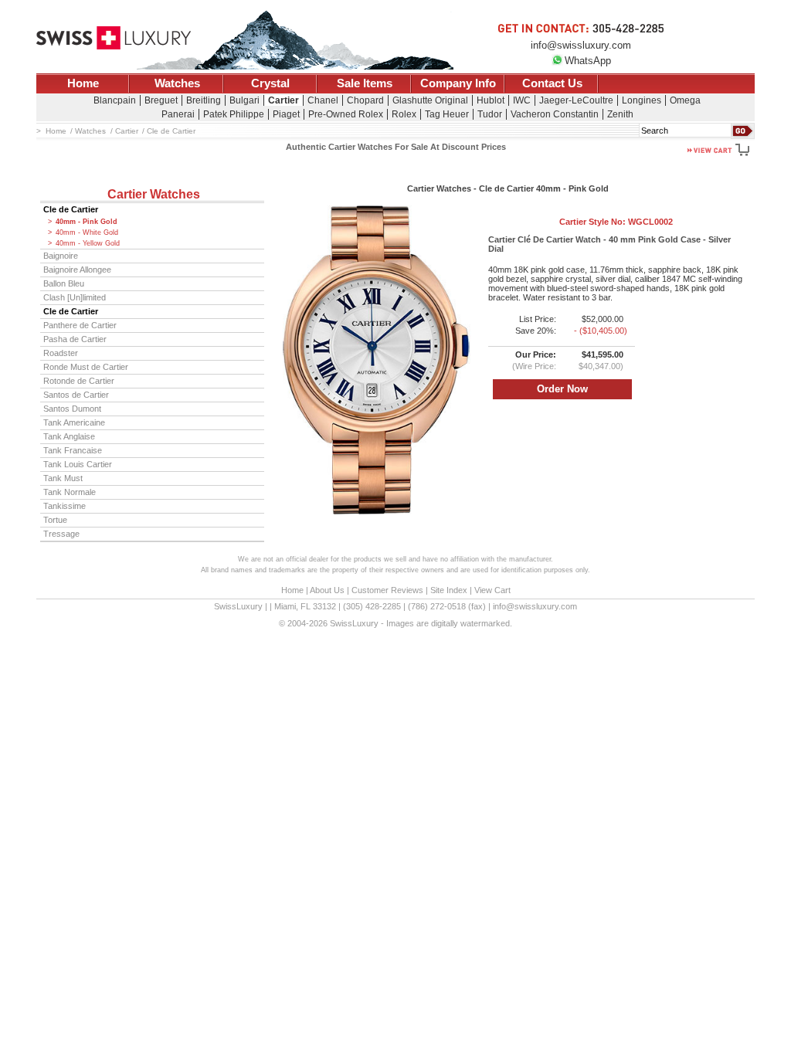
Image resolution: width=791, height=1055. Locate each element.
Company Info (458, 83)
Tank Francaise (72, 450)
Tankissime (64, 506)
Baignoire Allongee (77, 269)
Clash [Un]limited (74, 297)
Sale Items (364, 83)
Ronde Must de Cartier (85, 366)
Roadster (60, 353)
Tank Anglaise (69, 436)
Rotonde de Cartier (78, 380)
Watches (177, 83)
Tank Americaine (74, 422)
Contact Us (552, 83)
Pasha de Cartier (75, 339)
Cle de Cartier (70, 209)
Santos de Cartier (76, 394)
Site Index (448, 590)
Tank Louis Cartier (77, 464)
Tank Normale (69, 492)
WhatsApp (588, 60)
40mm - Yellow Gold (88, 243)
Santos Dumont (72, 408)
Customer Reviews (387, 590)
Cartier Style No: (616, 221)
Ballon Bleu (63, 283)
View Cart (492, 590)
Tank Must (63, 478)
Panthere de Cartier (80, 325)
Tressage (61, 533)
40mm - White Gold (87, 232)
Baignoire (60, 255)
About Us (327, 590)
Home (83, 83)
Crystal (270, 83)
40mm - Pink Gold (86, 222)
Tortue (55, 519)
